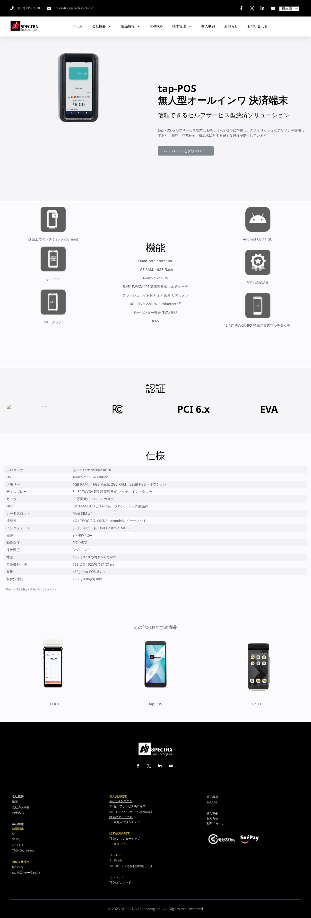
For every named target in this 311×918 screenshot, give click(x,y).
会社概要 (99, 26)
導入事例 (208, 26)
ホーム (77, 26)
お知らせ (231, 26)
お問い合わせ (257, 26)
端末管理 (179, 26)
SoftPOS (156, 26)
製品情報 (128, 26)
